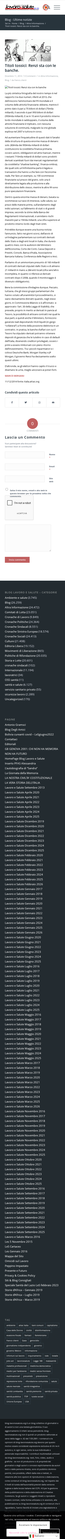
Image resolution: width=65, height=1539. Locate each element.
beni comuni (38, 1325)
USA (27, 1401)
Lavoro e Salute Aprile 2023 (22, 807)
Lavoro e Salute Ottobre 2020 (23, 1159)
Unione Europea (14, 1401)
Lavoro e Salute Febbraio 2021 (24, 860)
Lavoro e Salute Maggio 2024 (23, 1053)
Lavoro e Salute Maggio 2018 (23, 1024)
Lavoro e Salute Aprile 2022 (22, 802)
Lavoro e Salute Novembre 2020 (25, 1130)
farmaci (28, 1335)
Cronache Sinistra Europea (21, 631)
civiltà (29, 1330)
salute (54, 1381)
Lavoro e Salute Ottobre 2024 (23, 1179)
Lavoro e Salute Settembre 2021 (25, 1212)
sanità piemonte (33, 1391)
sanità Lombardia (14, 1391)
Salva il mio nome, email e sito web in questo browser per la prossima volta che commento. (30, 493)
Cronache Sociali (15, 636)
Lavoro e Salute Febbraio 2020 (24, 855)
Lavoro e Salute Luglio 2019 (22, 981)
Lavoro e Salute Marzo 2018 (22, 1067)
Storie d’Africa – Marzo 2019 (22, 1299)
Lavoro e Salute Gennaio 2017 (23, 889)
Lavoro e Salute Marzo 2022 (22, 1087)
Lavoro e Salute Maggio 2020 (23, 1034)
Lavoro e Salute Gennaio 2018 (23, 894)
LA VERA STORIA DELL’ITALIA (22, 782)
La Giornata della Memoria (21, 773)
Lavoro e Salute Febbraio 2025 (24, 879)
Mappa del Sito (14, 1256)
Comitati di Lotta (15, 612)
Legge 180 (37, 1361)
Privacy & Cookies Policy (20, 1275)
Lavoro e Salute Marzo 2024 (22, 1096)
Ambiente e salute (16, 597)
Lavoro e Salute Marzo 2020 (22, 1077)
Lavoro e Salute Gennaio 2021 (23, 908)
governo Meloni (13, 1350)
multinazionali (13, 1376)
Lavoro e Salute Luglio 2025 (22, 1010)
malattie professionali (16, 1366)
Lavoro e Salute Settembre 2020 (25, 1208)
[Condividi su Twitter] (25, 402)
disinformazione (42, 1330)
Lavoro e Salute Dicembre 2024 (24, 845)
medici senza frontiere (40, 1371)
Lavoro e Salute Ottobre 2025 (23, 1183)
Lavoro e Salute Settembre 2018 (25, 1198)
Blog (7, 80)
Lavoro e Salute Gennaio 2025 (23, 927)
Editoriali (10, 744)
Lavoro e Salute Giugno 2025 (23, 961)
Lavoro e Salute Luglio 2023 (22, 1000)
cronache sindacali (16, 665)
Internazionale (14, 670)
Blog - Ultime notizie (18, 20)
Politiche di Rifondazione (20, 655)
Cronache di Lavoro (17, 617)
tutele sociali (37, 1396)
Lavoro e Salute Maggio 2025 (23, 1058)
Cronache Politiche (16, 622)
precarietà (27, 1376)
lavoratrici (11, 675)
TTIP (26, 1396)
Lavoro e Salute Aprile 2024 (22, 811)
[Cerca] (46, 7)
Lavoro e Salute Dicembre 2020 (24, 826)
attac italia (23, 1325)
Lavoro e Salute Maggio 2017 (23, 1019)
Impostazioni (50, 1532)
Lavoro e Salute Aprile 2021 (22, 797)
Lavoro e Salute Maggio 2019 (23, 1029)
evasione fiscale (13, 1335)
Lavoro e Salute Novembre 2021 (25, 1135)
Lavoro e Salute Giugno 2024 (23, 956)
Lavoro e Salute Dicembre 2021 (24, 831)
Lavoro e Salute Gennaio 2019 (23, 898)
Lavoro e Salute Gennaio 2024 (23, 923)
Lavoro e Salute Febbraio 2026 (24, 884)
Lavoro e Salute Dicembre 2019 (24, 821)
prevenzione (41, 1376)
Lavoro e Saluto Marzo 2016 (22, 1237)
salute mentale (13, 1386)
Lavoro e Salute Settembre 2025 (25, 1232)
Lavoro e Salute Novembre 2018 (25, 1121)
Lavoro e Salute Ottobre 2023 (23, 1174)
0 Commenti (30, 76)
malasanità (51, 1361)
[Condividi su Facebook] (12, 402)
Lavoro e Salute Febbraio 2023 (24, 869)
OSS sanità (11, 680)
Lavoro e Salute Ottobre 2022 (23, 1169)
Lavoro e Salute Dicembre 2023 (24, 840)
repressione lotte (14, 1381)
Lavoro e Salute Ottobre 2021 (23, 1164)
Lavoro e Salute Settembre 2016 (25, 1188)
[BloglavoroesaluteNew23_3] (27, 7)
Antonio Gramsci (15, 724)
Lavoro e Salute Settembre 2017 (25, 1193)
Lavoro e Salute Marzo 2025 (22, 1101)
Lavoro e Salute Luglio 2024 (22, 1005)
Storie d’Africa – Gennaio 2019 (23, 1290)
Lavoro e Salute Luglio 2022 (22, 995)
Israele (55, 1355)
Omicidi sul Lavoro (16, 1261)
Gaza (24, 1340)
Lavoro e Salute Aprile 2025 (22, 816)
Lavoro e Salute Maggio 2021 (23, 1038)
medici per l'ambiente (16, 1371)
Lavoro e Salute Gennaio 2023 (23, 918)
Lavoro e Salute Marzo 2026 (22, 1106)
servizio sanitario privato (20, 689)
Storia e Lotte (13, 660)
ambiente (10, 1325)
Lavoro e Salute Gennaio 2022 (23, 913)
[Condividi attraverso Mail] (53, 402)
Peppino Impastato (16, 1266)
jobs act (10, 1361)
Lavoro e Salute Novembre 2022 (25, 1140)
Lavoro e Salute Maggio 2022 (23, 1043)
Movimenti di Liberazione (21, 651)
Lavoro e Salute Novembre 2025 (25, 1154)
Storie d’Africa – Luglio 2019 (22, 1295)
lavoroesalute (23, 1361)
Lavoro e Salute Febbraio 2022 (24, 865)
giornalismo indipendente (18, 1345)
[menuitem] (46, 7)
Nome (52, 456)
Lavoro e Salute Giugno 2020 (23, 937)
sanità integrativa (32, 1386)
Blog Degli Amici (15, 729)
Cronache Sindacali (16, 626)
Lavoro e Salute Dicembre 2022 (24, 836)
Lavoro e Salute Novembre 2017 (25, 1116)
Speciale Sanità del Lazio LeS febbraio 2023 (31, 1285)
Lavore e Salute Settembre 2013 (25, 787)
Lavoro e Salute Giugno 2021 (23, 942)
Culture (9, 641)
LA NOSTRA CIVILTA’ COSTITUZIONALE (28, 778)
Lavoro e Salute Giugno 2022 (23, 947)
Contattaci (11, 739)
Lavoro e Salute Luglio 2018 (22, 976)
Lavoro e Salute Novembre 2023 (25, 1145)
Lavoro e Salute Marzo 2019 (22, 1072)
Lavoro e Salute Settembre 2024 (25, 1227)
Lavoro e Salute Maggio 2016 (23, 1014)
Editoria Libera (14, 646)
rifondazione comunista (37, 1381)
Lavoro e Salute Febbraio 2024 (24, 874)
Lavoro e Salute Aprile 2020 (22, 792)
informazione (31, 1350)
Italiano (39, 1535)
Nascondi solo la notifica (22, 1532)
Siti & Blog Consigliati (18, 1280)
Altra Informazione (49, 76)
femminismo (41, 1335)
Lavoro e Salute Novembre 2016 (25, 1111)
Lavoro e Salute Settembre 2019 (25, 1203)
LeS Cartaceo (13, 1246)
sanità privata (51, 1391)
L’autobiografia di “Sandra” (21, 768)
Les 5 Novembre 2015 (18, 1241)
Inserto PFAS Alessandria (20, 763)
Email (52, 468)
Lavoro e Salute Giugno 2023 (23, 952)
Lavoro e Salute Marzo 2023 (22, 1092)
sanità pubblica (13, 1396)
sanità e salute (14, 684)
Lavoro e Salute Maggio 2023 (23, 1048)
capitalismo (52, 1325)
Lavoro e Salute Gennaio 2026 (23, 932)
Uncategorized (14, 699)
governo (38, 1345)
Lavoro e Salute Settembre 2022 (25, 1217)
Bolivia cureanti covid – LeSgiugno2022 (29, 734)
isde (47, 1355)
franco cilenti (12, 1340)
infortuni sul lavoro (15, 1355)
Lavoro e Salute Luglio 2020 (22, 985)
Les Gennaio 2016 (16, 1251)
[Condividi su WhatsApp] (39, 402)
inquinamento (34, 1355)
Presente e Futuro (16, 1270)
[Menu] (55, 7)
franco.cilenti (20, 80)
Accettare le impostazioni (33, 1524)
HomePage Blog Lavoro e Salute (25, 758)
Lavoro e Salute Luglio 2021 (22, 990)
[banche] (28, 50)
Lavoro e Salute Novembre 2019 (25, 1125)
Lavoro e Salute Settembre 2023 (25, 1222)
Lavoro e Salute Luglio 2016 (22, 966)
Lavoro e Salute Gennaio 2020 (23, 903)
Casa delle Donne (14, 1330)
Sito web (51, 480)
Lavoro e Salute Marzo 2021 (22, 1082)
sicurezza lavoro (15, 694)
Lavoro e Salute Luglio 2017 (22, 971)
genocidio (34, 1340)
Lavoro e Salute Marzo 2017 (22, 1063)
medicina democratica (40, 1366)
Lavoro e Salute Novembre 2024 (25, 1150)
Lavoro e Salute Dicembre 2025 (24, 850)
